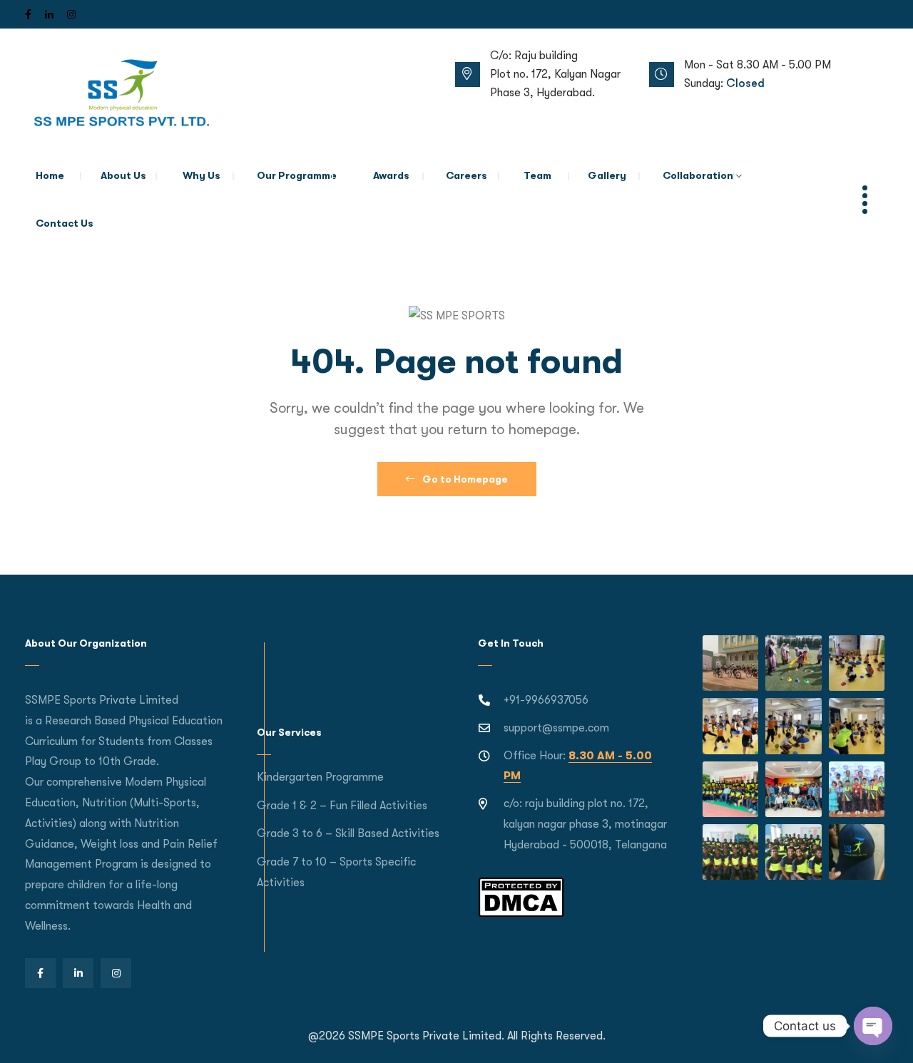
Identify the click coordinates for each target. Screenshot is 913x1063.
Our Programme (297, 175)
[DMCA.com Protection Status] (521, 896)
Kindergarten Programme (320, 777)
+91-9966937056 (546, 700)
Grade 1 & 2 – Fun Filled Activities (342, 805)
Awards (391, 175)
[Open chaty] (873, 1026)
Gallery (607, 175)
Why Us (201, 175)
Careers (466, 175)
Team (537, 175)
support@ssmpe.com (556, 727)
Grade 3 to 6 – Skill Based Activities (348, 833)
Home (50, 175)
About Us (123, 175)
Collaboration (698, 175)
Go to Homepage (464, 479)
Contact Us (64, 223)
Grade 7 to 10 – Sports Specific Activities (336, 872)
